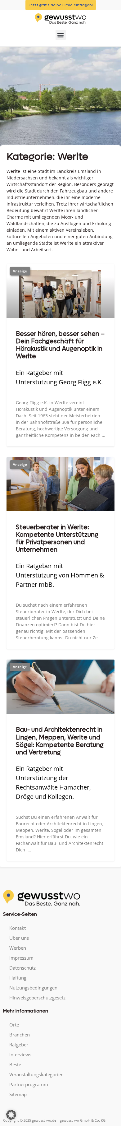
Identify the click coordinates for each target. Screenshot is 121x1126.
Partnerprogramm (28, 1084)
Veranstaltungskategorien (36, 1074)
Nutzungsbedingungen (33, 988)
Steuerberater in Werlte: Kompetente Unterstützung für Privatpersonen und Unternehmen (57, 538)
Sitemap (18, 1094)
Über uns (19, 938)
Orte (14, 1025)
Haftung (17, 978)
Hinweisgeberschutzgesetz (37, 997)
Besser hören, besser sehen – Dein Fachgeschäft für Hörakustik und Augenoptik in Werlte (60, 345)
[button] (61, 35)
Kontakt (17, 928)
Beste (15, 1064)
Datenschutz (22, 968)
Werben (17, 948)
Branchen (19, 1034)
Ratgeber (18, 1044)
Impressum (21, 958)
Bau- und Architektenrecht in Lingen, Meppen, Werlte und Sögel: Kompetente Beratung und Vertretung (60, 741)
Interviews (20, 1054)
